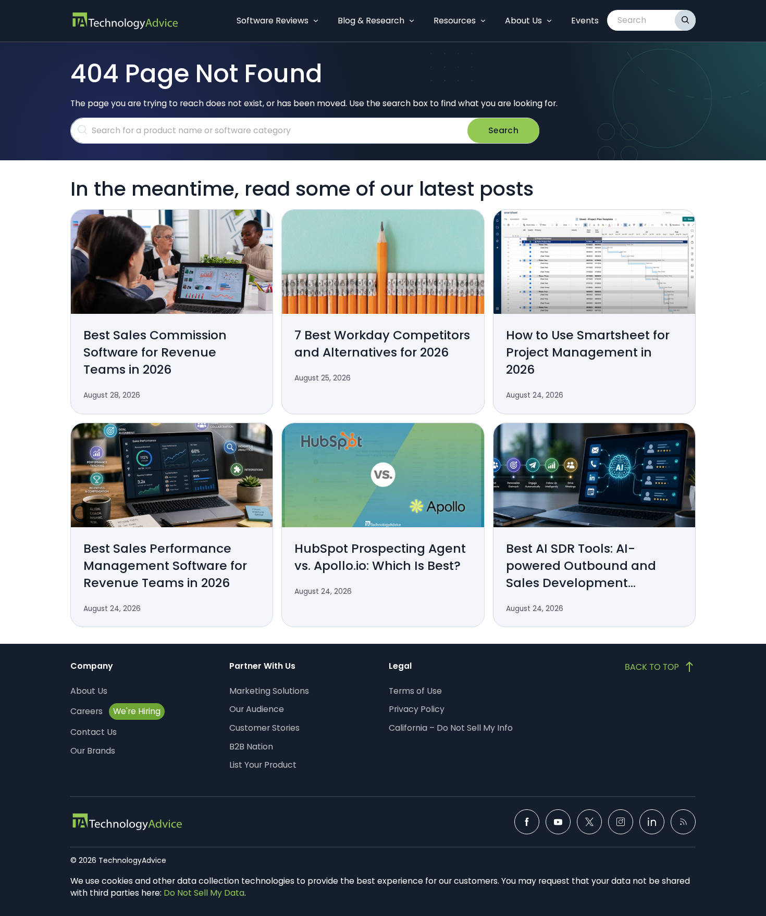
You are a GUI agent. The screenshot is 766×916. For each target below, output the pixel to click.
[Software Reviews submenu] (316, 21)
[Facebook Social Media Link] (526, 821)
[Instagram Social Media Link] (620, 821)
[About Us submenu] (549, 21)
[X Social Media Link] (589, 821)
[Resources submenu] (483, 21)
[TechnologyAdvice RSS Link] (683, 821)
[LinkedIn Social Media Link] (651, 821)
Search (503, 130)
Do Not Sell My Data (204, 893)
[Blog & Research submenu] (411, 21)
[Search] (685, 20)
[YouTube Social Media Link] (558, 821)
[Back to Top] (660, 666)
